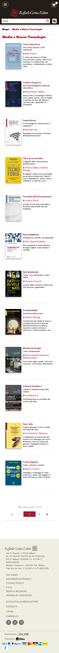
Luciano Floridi (31, 200)
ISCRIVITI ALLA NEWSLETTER (22, 601)
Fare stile (28, 424)
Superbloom (29, 120)
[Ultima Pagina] (47, 514)
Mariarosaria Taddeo (35, 92)
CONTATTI (11, 606)
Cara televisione (31, 44)
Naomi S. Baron (32, 469)
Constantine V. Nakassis (36, 433)
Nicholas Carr (31, 129)
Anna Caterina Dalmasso (37, 355)
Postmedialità (30, 310)
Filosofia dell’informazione (37, 196)
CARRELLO (12, 616)
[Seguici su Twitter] (15, 622)
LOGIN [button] (9, 611)
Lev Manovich (31, 395)
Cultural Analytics (32, 386)
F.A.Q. (9, 587)
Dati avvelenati (30, 272)
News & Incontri (16, 591)
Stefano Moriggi (32, 317)
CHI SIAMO (12, 575)
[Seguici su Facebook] (8, 622)
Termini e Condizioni (19, 595)
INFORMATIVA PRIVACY (19, 579)
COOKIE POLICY (15, 583)
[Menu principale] (5, 5)
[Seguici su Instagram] (21, 622)
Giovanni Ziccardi (33, 281)
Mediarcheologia (32, 348)
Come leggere (30, 462)
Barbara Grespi (30, 358)
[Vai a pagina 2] (39, 514)
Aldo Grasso (30, 53)
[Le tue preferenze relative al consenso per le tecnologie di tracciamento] (5, 648)
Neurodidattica (31, 234)
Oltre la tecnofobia (33, 158)
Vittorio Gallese (32, 167)
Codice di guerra (32, 82)
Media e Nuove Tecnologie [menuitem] (27, 29)
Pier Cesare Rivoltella (35, 241)
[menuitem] (5, 29)
